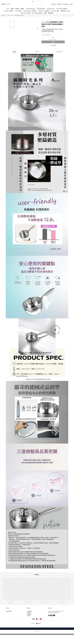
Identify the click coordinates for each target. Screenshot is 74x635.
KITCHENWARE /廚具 (30, 8)
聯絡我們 (53, 41)
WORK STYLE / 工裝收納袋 (43, 10)
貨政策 (30, 612)
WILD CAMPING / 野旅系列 (37, 13)
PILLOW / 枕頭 (18, 10)
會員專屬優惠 (50, 13)
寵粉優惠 (17, 8)
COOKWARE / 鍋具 (50, 8)
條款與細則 (29, 614)
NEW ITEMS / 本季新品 (25, 13)
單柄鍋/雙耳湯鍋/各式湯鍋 (19, 15)
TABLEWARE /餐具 (40, 8)
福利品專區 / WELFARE (65, 10)
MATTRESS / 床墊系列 (8, 10)
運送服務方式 (29, 611)
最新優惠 (22, 8)
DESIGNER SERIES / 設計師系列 (29, 10)
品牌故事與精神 (9, 611)
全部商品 (3, 15)
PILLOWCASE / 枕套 (55, 10)
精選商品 (12, 8)
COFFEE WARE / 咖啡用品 (61, 8)
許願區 (45, 13)
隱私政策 (28, 615)
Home (8, 8)
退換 (28, 612)
